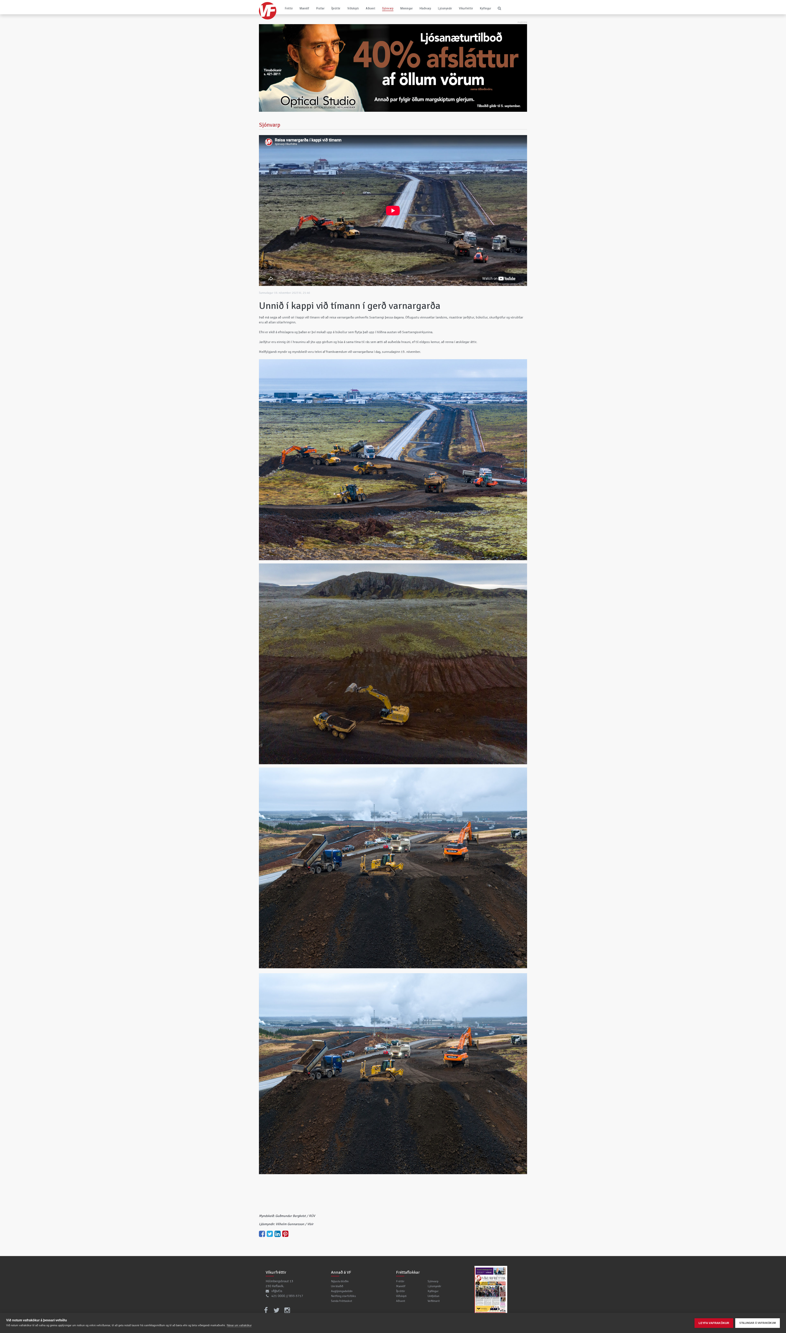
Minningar (406, 8)
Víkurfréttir (466, 8)
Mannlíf (304, 8)
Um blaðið (337, 1286)
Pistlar (320, 8)
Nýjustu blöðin (340, 1281)
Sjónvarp (387, 8)
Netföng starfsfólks (343, 1296)
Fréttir (289, 8)
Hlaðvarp (425, 8)
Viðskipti (353, 8)
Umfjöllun (433, 1296)
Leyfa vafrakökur (714, 1323)
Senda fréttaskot (341, 1301)
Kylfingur (485, 8)
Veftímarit (434, 1301)
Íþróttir (335, 8)
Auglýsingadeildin (341, 1291)
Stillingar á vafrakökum (757, 1323)
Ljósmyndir (445, 8)
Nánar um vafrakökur (239, 1325)
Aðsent (370, 8)
